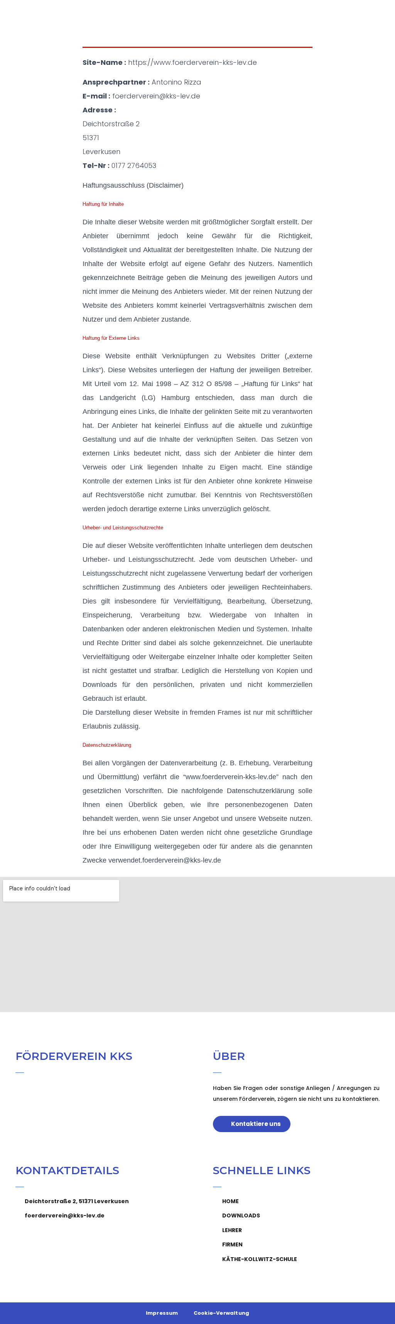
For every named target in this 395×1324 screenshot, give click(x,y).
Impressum (162, 1313)
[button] (380, 17)
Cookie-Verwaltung (221, 1313)
